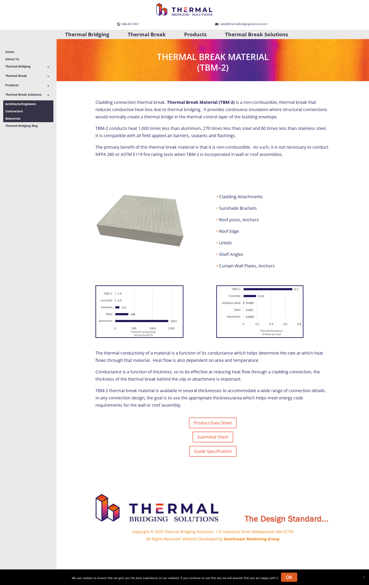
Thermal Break (147, 34)
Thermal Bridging (87, 34)
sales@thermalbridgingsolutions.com (243, 24)
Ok (289, 577)
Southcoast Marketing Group (251, 538)
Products (195, 34)
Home (9, 52)
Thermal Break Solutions (256, 34)
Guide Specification (213, 451)
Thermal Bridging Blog (21, 126)
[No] (364, 577)
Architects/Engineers (20, 104)
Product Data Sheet (213, 423)
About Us (12, 59)
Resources (12, 118)
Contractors (14, 111)
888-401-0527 (130, 24)
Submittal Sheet (212, 437)
